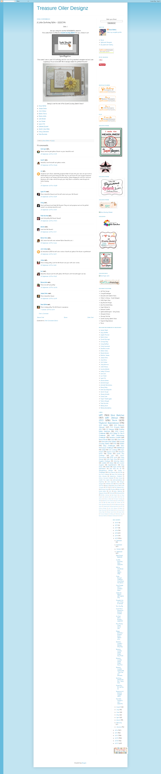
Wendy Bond (104, 405)
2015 (116, 533)
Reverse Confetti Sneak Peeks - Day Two (119, 662)
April (118, 717)
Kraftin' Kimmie (115, 485)
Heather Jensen (105, 355)
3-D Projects (114, 427)
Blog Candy (119, 478)
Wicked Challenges (113, 515)
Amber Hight (104, 330)
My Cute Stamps (113, 508)
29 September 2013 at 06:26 (49, 165)
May (117, 715)
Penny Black (119, 483)
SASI (103, 450)
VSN (100, 500)
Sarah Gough (104, 392)
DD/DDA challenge (105, 495)
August (118, 707)
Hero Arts (120, 489)
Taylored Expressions (109, 423)
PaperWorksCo (112, 465)
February (119, 723)
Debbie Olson (104, 351)
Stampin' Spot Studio (111, 512)
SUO (101, 420)
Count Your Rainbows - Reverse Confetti (120, 611)
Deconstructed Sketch (109, 442)
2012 (116, 730)
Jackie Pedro (43, 108)
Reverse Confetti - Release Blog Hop (119, 644)
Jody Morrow (105, 364)
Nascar (120, 508)
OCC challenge (113, 450)
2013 (116, 538)
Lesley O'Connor (105, 371)
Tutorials (112, 493)
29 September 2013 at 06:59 (49, 185)
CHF (104, 502)
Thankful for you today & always (119, 602)
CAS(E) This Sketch (104, 480)
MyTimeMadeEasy (117, 480)
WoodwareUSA (120, 493)
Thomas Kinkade (104, 514)
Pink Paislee (111, 510)
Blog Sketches (117, 415)
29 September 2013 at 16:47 (49, 254)
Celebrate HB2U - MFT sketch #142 (120, 595)
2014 (116, 535)
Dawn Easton (112, 29)
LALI (112, 455)
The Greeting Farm (119, 487)
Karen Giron (43, 114)
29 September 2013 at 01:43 (49, 154)
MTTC (121, 506)
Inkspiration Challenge (116, 476)
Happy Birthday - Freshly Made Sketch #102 (119, 635)
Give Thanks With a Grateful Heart (119, 588)
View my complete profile (114, 32)
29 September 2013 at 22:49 (49, 298)
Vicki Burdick (43, 134)
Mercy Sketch (114, 497)
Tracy (42, 202)
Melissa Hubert (43, 126)
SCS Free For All (115, 468)
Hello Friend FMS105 (119, 556)
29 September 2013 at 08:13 (49, 197)
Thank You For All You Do (120, 687)
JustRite (104, 463)
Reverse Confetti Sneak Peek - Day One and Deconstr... (120, 671)
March (118, 720)
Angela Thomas (105, 335)
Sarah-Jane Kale (44, 129)
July (117, 709)
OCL (110, 491)
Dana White (42, 106)
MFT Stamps (111, 417)
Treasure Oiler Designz (62, 8)
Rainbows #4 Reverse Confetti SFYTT (119, 694)
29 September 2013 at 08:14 (49, 210)
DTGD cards (113, 457)
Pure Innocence (119, 510)
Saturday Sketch (119, 461)
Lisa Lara (103, 373)
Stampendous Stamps (106, 470)
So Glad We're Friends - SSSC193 (119, 618)
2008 (117, 741)
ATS (100, 429)
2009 (117, 738)
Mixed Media (102, 491)
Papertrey (101, 482)
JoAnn (42, 260)
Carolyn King (104, 341)
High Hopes (114, 495)
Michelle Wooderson (106, 385)
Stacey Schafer (105, 394)
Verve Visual (103, 440)
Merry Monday (102, 508)
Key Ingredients (114, 506)
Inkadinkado (102, 468)
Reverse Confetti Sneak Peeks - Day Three (119, 653)
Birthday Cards (104, 489)
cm (41, 171)
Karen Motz (42, 116)
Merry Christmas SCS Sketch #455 (119, 570)
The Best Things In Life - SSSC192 (119, 701)
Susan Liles (104, 396)
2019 (116, 525)
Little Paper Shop (112, 459)
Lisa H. (43, 160)
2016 (116, 530)
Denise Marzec (105, 353)
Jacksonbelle (106, 506)
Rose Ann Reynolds (106, 389)
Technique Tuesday (117, 499)
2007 (117, 743)
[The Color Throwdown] (111, 227)
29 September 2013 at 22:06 (49, 287)
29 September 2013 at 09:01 (49, 221)
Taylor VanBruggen (106, 399)
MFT (101, 415)
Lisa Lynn (43, 149)
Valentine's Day (119, 514)
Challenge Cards (109, 483)
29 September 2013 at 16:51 (48, 265)
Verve (114, 420)
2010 (116, 735)
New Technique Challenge (111, 447)
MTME (108, 467)
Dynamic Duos (111, 452)
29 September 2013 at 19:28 (49, 276)
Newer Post (40, 317)
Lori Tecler (42, 121)
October (118, 549)
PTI (115, 444)
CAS (112, 440)
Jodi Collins (42, 111)
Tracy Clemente (44, 132)
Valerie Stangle (105, 401)
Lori (42, 271)
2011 (116, 733)
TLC (111, 487)
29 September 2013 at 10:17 (49, 232)
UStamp (112, 514)
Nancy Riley (104, 387)
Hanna (107, 485)
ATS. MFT (118, 500)
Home (65, 317)
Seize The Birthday (117, 474)
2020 (117, 522)
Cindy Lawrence (105, 346)
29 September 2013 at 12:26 (49, 243)
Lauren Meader (105, 369)
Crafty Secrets (110, 502)
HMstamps (120, 448)
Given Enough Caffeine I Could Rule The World (120, 580)
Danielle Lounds (105, 348)
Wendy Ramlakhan (106, 408)
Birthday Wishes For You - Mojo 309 (120, 680)
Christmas (113, 489)
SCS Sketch (103, 425)
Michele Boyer (105, 383)
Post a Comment (43, 313)
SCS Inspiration (112, 482)
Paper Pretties (117, 467)
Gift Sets (120, 472)
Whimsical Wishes (103, 515)
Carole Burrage (105, 339)
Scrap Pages (102, 512)
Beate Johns (104, 337)
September (119, 552)
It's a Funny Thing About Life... (119, 626)
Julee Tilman (104, 367)
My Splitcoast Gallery (107, 45)
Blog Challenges (109, 446)
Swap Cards (121, 512)
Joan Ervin (104, 360)
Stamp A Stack (107, 499)
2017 (116, 528)
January (119, 727)
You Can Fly (119, 606)
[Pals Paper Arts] (104, 276)
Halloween (118, 504)
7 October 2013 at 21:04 (48, 309)
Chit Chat (121, 440)
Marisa (43, 227)
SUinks (110, 453)
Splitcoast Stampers (106, 42)
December (119, 540)
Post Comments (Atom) (51, 320)
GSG (113, 504)
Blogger (84, 763)
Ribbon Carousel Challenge (106, 478)
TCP (107, 487)
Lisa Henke (42, 119)
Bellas (111, 463)
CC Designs (110, 429)
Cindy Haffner (105, 344)
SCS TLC (101, 485)
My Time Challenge (104, 474)
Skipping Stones (103, 493)
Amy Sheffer (104, 332)
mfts (120, 515)
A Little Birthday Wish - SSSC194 (119, 562)
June (118, 712)
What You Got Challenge (108, 500)
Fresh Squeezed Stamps (104, 504)
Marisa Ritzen (105, 380)
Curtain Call (120, 502)
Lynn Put (42, 124)
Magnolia (106, 497)
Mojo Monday (103, 476)
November (119, 545)
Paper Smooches (102, 510)
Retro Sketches (118, 491)
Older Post (90, 317)
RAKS (122, 444)
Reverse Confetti (115, 437)
